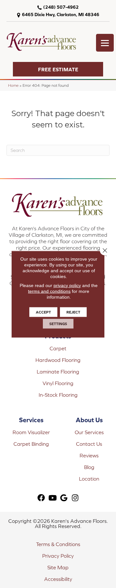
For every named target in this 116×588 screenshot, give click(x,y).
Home (13, 85)
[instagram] (75, 498)
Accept (43, 312)
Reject (73, 312)
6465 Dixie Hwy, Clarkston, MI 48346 (60, 14)
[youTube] (52, 498)
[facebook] (41, 498)
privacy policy (67, 285)
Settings (58, 323)
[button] (58, 69)
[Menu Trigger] (105, 43)
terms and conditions (49, 291)
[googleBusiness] (63, 498)
